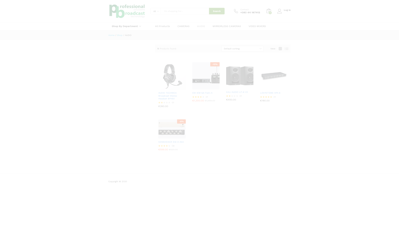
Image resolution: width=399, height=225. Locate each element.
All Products (162, 26)
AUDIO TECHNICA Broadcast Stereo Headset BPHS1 (167, 96)
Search (217, 11)
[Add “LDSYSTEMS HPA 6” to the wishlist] (276, 86)
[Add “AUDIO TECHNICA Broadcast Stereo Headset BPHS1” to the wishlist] (174, 86)
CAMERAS (184, 26)
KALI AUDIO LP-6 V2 (237, 92)
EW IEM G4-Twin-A (202, 93)
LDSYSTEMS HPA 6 (270, 93)
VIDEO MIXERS (257, 26)
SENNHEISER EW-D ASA (171, 142)
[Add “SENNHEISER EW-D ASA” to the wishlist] (174, 135)
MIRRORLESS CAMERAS (227, 26)
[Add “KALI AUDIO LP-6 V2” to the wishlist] (242, 85)
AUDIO (201, 26)
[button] (160, 86)
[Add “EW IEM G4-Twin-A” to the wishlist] (208, 86)
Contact (244, 9)
